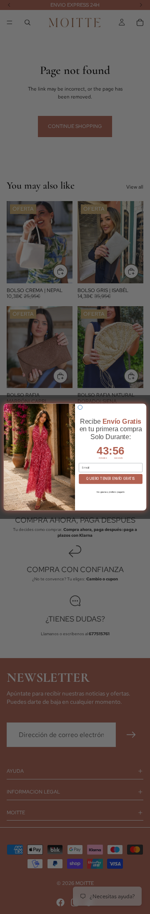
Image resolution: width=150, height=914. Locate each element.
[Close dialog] (80, 407)
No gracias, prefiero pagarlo (111, 492)
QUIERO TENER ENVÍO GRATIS (110, 479)
